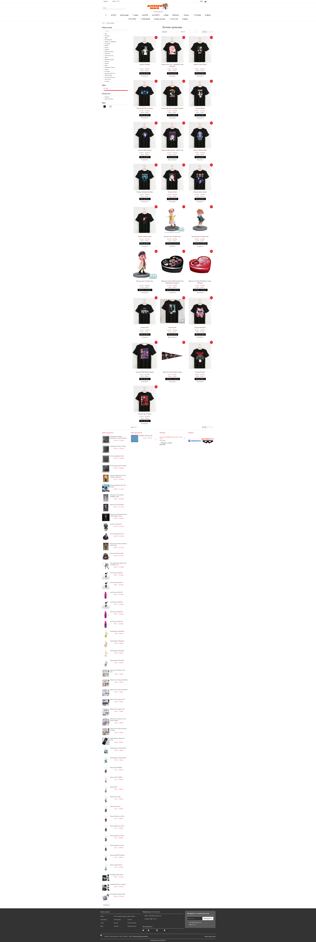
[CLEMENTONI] (194, 441)
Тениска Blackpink (200, 327)
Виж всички (163, 444)
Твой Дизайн (146, 19)
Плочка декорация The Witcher (118, 465)
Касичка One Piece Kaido (117, 553)
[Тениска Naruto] (172, 177)
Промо (209, 15)
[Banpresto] (207, 441)
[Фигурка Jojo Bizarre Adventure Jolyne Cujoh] (106, 546)
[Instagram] (213, 1)
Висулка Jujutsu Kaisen (116, 865)
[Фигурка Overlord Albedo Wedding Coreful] (106, 498)
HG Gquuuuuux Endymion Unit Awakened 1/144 (118, 563)
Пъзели (186, 15)
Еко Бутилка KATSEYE (116, 572)
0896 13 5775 (116, 1)
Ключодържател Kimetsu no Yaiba (117, 739)
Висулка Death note (115, 806)
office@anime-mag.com (155, 915)
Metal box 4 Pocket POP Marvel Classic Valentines (200, 282)
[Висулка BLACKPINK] (106, 770)
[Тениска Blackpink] (200, 311)
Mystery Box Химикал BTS (117, 699)
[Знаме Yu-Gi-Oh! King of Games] (172, 356)
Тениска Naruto (172, 192)
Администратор (132, 926)
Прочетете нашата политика (140, 936)
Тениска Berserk (200, 372)
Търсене (116, 926)
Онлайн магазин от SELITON (158, 940)
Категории (125, 15)
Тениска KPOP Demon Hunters (145, 372)
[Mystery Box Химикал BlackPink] (106, 683)
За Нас (102, 923)
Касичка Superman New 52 (117, 533)
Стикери (185, 19)
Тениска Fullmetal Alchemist (144, 192)
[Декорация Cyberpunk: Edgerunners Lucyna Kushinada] (106, 439)
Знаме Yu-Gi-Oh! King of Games (172, 372)
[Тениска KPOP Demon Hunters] (144, 356)
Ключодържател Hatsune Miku (118, 748)
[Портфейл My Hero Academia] (106, 887)
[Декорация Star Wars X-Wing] (106, 449)
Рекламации (103, 919)
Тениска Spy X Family (144, 414)
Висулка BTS (113, 787)
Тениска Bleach (200, 108)
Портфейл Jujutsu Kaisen (116, 874)
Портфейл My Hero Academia (118, 884)
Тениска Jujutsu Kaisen (144, 150)
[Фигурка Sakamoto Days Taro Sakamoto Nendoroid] (106, 478)
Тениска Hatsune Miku (200, 150)
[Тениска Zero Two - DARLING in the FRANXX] (172, 49)
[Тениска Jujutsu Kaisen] (144, 135)
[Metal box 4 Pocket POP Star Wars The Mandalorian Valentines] (172, 265)
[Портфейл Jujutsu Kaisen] (106, 877)
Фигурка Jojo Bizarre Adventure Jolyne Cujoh (118, 544)
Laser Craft (174, 19)
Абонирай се (106, 905)
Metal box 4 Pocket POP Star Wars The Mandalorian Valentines (172, 282)
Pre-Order (133, 19)
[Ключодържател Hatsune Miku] (106, 751)
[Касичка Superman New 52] (106, 537)
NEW (114, 15)
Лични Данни (131, 916)
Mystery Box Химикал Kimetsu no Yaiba (118, 729)
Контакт (116, 923)
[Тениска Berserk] (200, 355)
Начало (103, 23)
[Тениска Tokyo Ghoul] (200, 49)
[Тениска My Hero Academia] (144, 93)
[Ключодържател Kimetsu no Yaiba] (106, 741)
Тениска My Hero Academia (145, 108)
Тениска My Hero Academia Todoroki (172, 108)
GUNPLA (157, 15)
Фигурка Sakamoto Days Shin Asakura (118, 486)
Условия (130, 919)
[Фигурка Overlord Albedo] (106, 507)
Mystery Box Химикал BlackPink (119, 680)
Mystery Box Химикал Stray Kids (117, 671)
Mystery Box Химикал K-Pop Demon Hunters (118, 719)
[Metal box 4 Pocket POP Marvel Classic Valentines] (200, 265)
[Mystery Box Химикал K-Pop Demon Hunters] (106, 721)
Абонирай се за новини (166, 442)
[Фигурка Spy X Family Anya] (172, 220)
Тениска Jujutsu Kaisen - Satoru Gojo (172, 150)
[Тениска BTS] (144, 311)
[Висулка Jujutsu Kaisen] (106, 868)
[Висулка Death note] (106, 809)
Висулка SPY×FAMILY (116, 777)
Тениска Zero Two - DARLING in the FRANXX (172, 65)
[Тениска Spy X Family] (144, 398)
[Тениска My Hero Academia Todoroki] (172, 93)
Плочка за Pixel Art (146, 435)
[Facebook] (210, 1)
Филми (176, 15)
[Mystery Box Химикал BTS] (106, 702)
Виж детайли (145, 73)
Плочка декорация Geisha (117, 456)
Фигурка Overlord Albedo (117, 504)
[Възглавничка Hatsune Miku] (106, 897)
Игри (166, 15)
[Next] (155, 439)
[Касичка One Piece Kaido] (106, 556)
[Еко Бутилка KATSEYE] (106, 575)
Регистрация (117, 919)
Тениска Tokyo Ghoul (200, 64)
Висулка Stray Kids (115, 796)
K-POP (146, 15)
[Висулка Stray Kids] (106, 799)
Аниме (136, 15)
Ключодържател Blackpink (117, 631)
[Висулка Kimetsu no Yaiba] (106, 819)
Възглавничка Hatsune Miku (117, 894)
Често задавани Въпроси (120, 916)
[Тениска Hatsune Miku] (200, 135)
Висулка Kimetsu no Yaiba (117, 816)
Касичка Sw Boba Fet (116, 524)
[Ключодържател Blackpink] (106, 634)
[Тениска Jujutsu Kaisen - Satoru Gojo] (172, 135)
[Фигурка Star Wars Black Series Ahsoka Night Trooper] (106, 517)
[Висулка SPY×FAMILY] (106, 780)
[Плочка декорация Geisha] (106, 459)
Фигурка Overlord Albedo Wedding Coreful (117, 495)
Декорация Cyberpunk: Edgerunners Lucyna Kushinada (118, 437)
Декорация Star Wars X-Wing (118, 446)
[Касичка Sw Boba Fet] (106, 527)
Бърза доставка (160, 19)
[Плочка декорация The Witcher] (106, 468)
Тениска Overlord (145, 64)
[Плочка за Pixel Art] (134, 438)
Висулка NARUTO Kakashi (117, 855)
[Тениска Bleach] (200, 93)
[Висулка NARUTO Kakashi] (106, 858)
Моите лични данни (210, 936)
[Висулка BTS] (106, 790)
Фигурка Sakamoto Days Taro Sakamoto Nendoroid (118, 476)
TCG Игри (197, 15)
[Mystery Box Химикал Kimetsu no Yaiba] (106, 731)
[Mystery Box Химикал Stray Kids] (106, 673)
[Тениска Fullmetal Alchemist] (144, 177)
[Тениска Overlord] (144, 49)
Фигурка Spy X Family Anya (172, 236)
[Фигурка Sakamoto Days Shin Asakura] (106, 488)
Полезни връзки (132, 923)
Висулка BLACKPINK (116, 767)
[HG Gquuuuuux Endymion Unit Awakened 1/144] (106, 566)
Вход (101, 926)
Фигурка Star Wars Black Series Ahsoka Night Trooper (118, 515)
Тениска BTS (145, 327)
